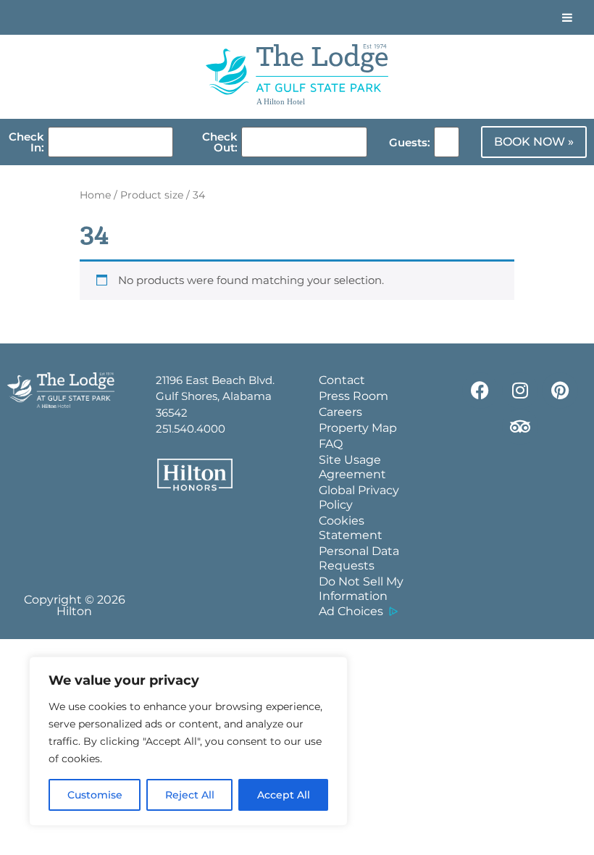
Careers (340, 412)
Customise (94, 794)
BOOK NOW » (534, 142)
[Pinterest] (560, 390)
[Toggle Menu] (567, 17)
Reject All (189, 794)
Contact (342, 380)
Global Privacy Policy (359, 497)
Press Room (353, 396)
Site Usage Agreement (352, 467)
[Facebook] (480, 390)
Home (95, 195)
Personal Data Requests (359, 558)
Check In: (26, 142)
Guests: (409, 142)
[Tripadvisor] (520, 427)
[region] (188, 741)
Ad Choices (351, 611)
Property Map (358, 428)
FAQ (331, 444)
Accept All (283, 794)
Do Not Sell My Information (361, 589)
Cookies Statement (350, 528)
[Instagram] (520, 390)
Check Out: (220, 142)
